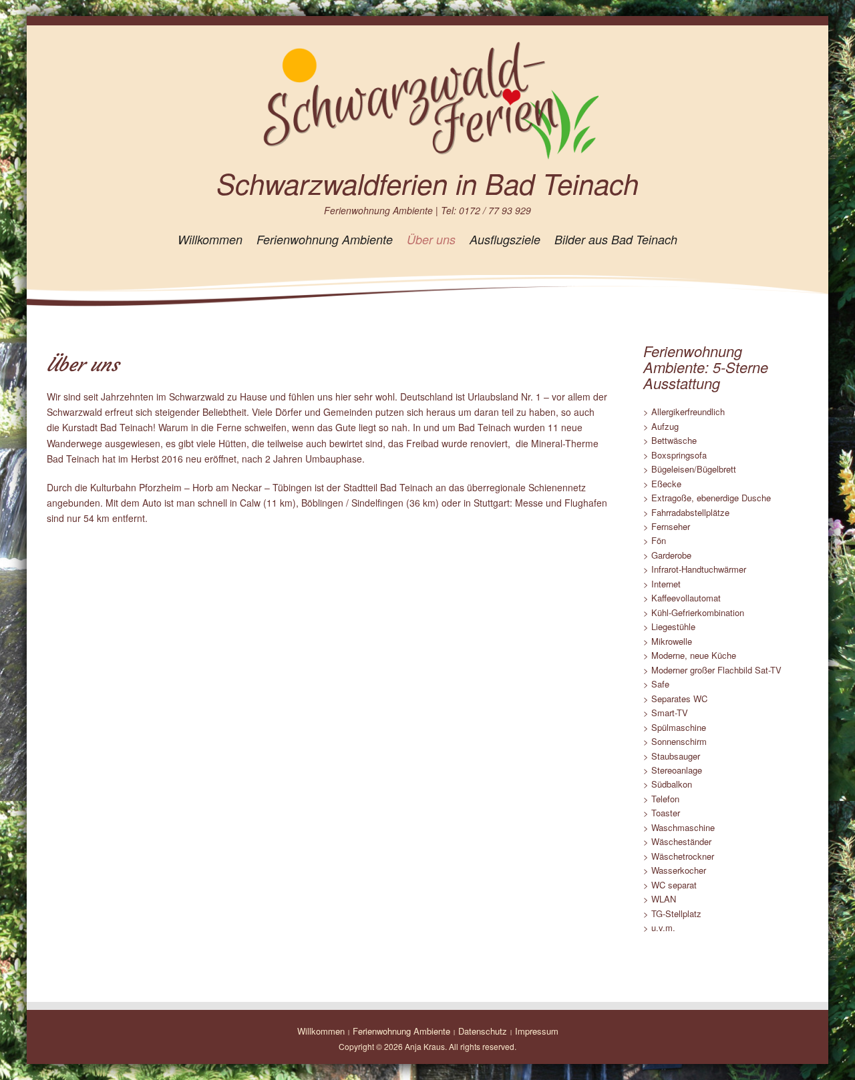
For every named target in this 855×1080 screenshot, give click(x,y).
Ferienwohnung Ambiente (324, 239)
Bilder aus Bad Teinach (615, 239)
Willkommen (210, 239)
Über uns (431, 239)
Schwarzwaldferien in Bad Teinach (427, 183)
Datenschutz (482, 1031)
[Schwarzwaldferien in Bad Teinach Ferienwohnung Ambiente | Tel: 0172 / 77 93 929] (427, 99)
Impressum (536, 1031)
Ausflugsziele (505, 239)
